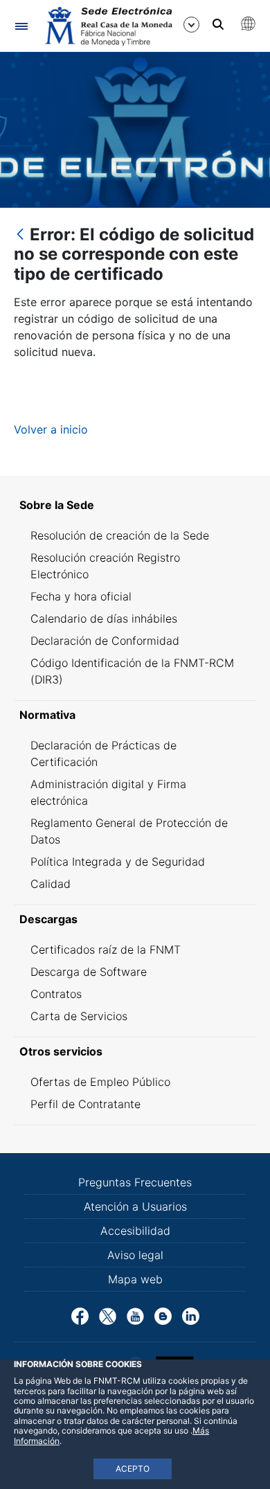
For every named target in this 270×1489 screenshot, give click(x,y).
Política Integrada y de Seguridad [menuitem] (117, 861)
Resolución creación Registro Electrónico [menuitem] (105, 566)
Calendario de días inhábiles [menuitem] (103, 618)
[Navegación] (21, 26)
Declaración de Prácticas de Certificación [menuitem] (103, 753)
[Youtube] (135, 1315)
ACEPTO (133, 1468)
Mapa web (135, 1279)
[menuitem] (135, 505)
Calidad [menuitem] (50, 884)
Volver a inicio (51, 429)
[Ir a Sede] (107, 26)
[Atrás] (20, 235)
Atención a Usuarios (135, 1206)
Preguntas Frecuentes (135, 1182)
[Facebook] (80, 1315)
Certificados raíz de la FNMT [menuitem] (105, 949)
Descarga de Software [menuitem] (88, 972)
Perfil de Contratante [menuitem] (85, 1104)
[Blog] (163, 1315)
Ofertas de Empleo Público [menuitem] (100, 1082)
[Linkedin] (190, 1315)
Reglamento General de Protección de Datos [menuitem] (129, 831)
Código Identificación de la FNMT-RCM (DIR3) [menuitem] (132, 671)
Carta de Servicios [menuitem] (78, 1016)
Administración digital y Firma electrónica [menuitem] (108, 792)
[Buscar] (218, 24)
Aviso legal (135, 1255)
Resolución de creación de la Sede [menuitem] (119, 535)
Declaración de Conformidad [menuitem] (104, 641)
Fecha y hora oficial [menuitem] (81, 596)
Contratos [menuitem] (56, 994)
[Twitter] (107, 1315)
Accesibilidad (135, 1231)
